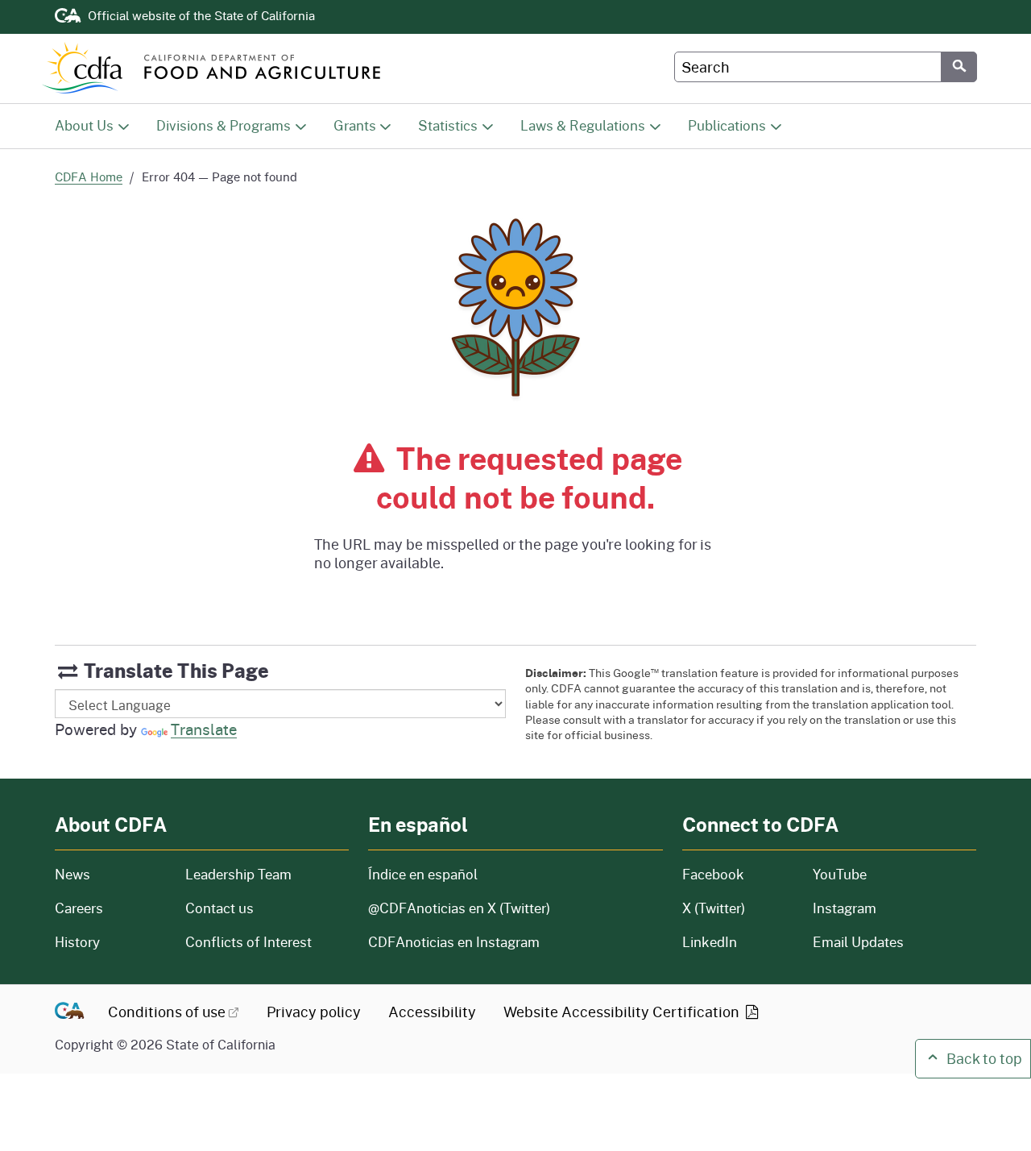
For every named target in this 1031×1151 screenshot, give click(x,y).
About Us (84, 125)
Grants (354, 125)
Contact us (219, 908)
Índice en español (423, 874)
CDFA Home (88, 176)
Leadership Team (238, 874)
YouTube (840, 874)
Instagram (844, 908)
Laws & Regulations (582, 125)
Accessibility (432, 1011)
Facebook (713, 874)
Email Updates (858, 942)
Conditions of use (167, 1011)
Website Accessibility (623, 1011)
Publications (727, 125)
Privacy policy (314, 1011)
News (110, 874)
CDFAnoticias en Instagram (454, 942)
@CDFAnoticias (459, 908)
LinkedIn (709, 942)
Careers (110, 908)
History (110, 942)
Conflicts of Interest (248, 942)
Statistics (448, 125)
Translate (204, 729)
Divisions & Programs (223, 125)
